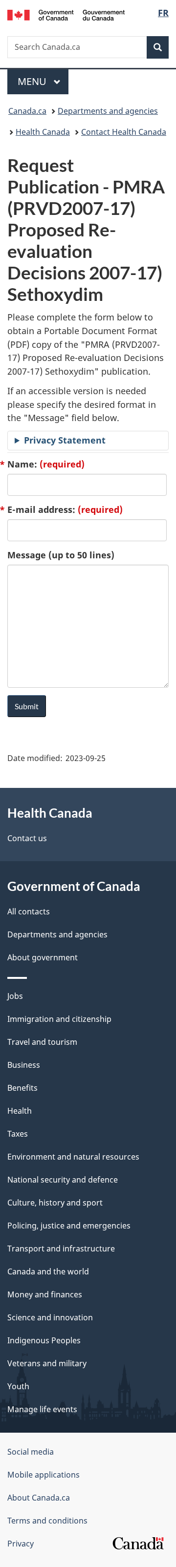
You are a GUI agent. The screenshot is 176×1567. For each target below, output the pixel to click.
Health (19, 1110)
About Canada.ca (38, 1497)
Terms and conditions (47, 1520)
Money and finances (44, 1294)
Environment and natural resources (73, 1156)
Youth (18, 1386)
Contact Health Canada (123, 132)
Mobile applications (43, 1474)
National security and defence (62, 1179)
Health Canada (43, 132)
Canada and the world (48, 1271)
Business (23, 1064)
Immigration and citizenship (59, 1019)
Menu (33, 81)
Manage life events (42, 1409)
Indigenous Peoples (44, 1340)
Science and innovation (50, 1317)
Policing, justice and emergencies (69, 1225)
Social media (30, 1451)
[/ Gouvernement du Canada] (66, 14)
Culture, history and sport (55, 1202)
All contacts (28, 911)
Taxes (17, 1133)
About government (42, 957)
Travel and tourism (42, 1042)
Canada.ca (27, 111)
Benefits (22, 1087)
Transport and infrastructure (61, 1248)
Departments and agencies (108, 111)
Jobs (15, 996)
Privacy (20, 1543)
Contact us (27, 838)
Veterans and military (47, 1363)
